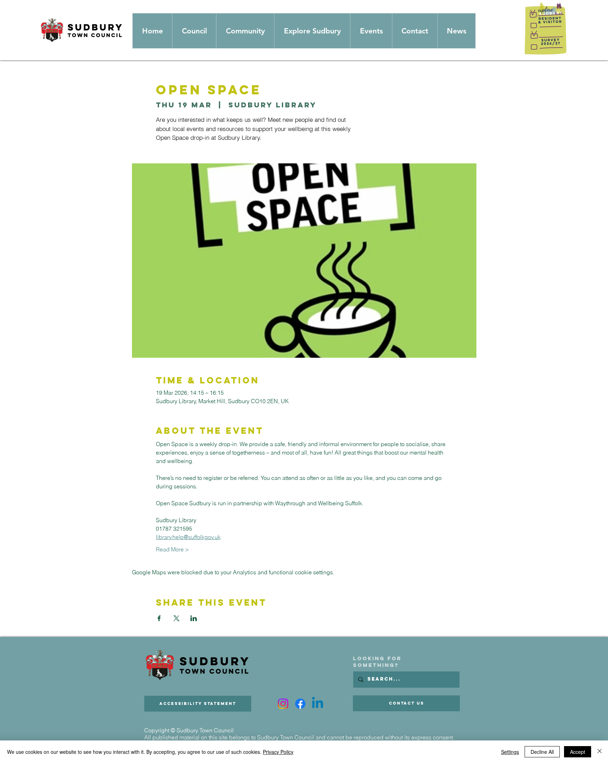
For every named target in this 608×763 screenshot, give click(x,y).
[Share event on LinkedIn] (193, 618)
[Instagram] (283, 704)
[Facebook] (300, 704)
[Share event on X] (176, 618)
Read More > (172, 549)
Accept (577, 751)
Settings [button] (510, 751)
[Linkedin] (317, 704)
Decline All (542, 751)
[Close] (599, 751)
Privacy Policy (278, 751)
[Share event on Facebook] (159, 618)
